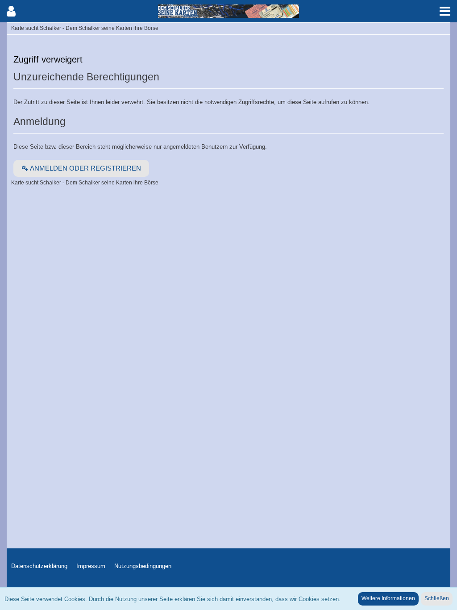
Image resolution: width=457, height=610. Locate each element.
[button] (445, 11)
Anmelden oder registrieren (85, 168)
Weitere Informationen (388, 598)
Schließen (436, 598)
